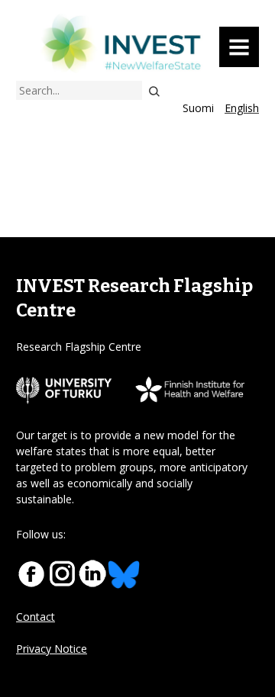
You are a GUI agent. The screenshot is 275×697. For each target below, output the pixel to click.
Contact (35, 616)
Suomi (198, 108)
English (242, 108)
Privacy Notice (51, 648)
